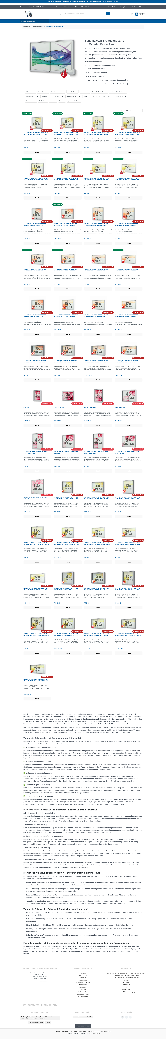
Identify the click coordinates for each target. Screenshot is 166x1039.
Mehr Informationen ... (52, 932)
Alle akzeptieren (116, 932)
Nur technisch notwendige (90, 932)
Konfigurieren (105, 932)
